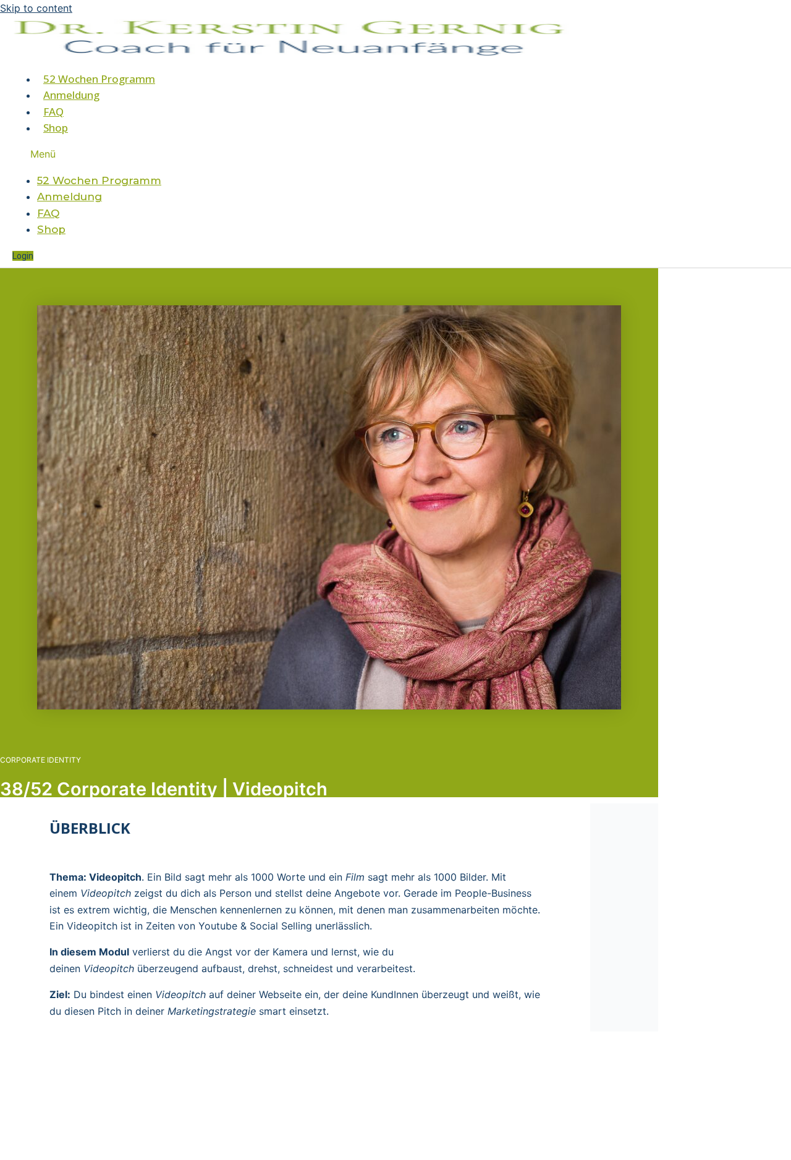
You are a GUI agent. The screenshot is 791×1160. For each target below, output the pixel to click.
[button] (236, 154)
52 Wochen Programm (99, 79)
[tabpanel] (295, 935)
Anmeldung (71, 95)
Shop (55, 128)
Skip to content (36, 8)
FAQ (53, 111)
